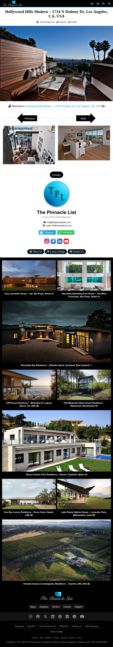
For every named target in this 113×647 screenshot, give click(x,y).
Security (64, 637)
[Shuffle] (97, 3)
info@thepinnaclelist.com (59, 222)
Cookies (35, 637)
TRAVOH (63, 626)
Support (72, 637)
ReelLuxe (76, 626)
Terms (79, 637)
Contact (67, 606)
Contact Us (78, 251)
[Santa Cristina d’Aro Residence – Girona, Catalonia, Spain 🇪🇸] (56, 470)
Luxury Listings (57, 251)
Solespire (19, 626)
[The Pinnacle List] (56, 596)
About (33, 606)
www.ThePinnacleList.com (59, 225)
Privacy (56, 637)
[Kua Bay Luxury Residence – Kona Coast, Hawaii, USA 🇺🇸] (29, 508)
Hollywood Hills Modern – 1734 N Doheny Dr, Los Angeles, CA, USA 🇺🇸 (65, 106)
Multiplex (48, 637)
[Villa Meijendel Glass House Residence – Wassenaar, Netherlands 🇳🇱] (84, 399)
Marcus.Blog (56, 631)
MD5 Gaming (91, 626)
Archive (56, 606)
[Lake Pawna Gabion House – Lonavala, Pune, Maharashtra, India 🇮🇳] (84, 508)
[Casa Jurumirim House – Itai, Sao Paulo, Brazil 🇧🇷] (29, 289)
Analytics (44, 606)
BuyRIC (31, 626)
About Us (37, 251)
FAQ (41, 637)
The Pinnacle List (47, 22)
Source (63, 22)
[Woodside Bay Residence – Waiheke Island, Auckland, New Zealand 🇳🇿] (56, 361)
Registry (79, 606)
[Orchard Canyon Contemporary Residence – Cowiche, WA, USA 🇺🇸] (56, 579)
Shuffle (74, 22)
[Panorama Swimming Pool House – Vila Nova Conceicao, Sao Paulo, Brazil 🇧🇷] (84, 289)
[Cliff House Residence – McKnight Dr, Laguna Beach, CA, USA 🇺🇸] (29, 399)
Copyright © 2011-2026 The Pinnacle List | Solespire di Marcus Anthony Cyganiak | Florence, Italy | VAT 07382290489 (56, 642)
